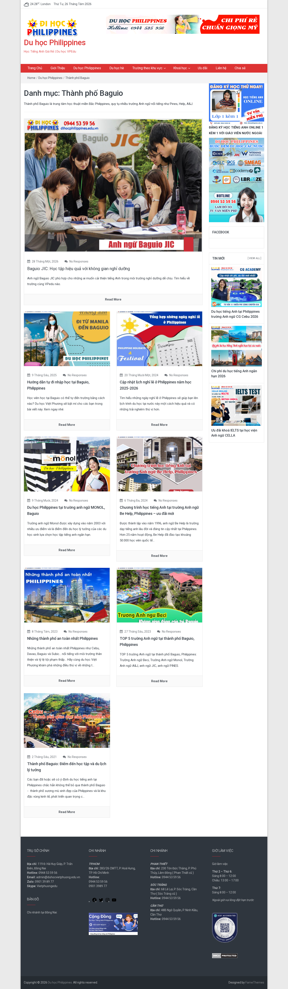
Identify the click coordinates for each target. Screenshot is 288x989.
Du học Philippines (55, 42)
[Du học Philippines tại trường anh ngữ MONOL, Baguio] (67, 464)
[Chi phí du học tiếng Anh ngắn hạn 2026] (236, 346)
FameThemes (254, 982)
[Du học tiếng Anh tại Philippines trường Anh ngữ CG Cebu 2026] (236, 286)
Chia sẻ (240, 68)
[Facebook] (94, 900)
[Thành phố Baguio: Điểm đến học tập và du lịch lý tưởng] (67, 720)
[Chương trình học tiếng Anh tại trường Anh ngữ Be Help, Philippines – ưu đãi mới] (159, 464)
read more (113, 299)
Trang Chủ (35, 68)
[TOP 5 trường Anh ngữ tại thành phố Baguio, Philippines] (159, 595)
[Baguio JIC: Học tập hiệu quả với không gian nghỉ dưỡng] (113, 185)
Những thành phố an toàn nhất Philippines (62, 638)
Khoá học (180, 68)
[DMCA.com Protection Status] (225, 955)
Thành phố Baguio (77, 78)
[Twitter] (101, 900)
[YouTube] (114, 900)
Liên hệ (221, 68)
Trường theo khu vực (147, 68)
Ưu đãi (202, 68)
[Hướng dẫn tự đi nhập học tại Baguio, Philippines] (67, 339)
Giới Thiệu (58, 68)
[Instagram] (107, 900)
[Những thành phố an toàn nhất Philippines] (67, 595)
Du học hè (116, 68)
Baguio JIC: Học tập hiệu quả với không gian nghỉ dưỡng (78, 268)
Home (31, 78)
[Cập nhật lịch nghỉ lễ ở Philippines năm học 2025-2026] (159, 339)
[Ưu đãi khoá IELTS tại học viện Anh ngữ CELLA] (236, 405)
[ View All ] (254, 258)
